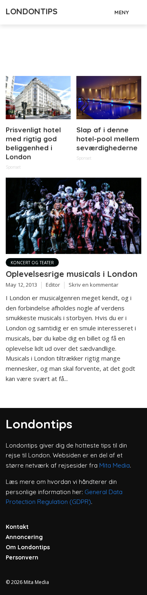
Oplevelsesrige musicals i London (72, 274)
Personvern (22, 557)
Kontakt (17, 526)
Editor (53, 284)
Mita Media (114, 465)
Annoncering (24, 537)
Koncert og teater (32, 262)
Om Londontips (28, 547)
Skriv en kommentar (93, 284)
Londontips (32, 11)
